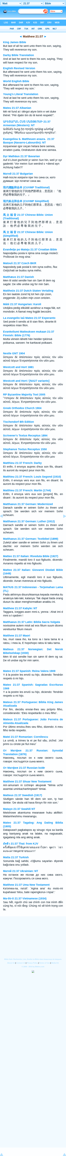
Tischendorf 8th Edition (18, 421)
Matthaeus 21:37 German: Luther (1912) (29, 521)
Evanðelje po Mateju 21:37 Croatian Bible (30, 249)
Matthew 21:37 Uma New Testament (26, 884)
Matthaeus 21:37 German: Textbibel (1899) (30, 538)
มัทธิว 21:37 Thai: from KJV (20, 843)
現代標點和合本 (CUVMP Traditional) (26, 187)
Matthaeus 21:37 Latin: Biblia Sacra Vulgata (31, 622)
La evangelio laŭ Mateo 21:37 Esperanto (29, 317)
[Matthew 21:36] (4, 523)
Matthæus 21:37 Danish (18, 276)
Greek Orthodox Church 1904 (22, 408)
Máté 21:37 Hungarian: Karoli (22, 304)
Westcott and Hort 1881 (18, 367)
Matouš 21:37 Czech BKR (19, 263)
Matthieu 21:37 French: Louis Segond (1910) (32, 476)
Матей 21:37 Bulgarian (18, 173)
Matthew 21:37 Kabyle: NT (20, 608)
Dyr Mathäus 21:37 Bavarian (21, 156)
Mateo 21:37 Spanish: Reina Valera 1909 (29, 671)
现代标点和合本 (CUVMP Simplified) (26, 201)
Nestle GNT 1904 (14, 353)
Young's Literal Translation (20, 94)
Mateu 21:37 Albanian (17, 107)
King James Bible (14, 42)
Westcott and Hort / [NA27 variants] (26, 380)
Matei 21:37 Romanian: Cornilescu (25, 736)
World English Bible (16, 81)
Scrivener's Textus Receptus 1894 (25, 435)
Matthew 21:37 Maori (16, 635)
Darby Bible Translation (18, 55)
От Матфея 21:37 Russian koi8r (24, 767)
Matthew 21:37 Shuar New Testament (27, 781)
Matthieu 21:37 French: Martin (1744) (27, 490)
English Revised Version (19, 68)
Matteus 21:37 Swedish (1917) (22, 795)
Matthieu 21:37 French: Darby (22, 462)
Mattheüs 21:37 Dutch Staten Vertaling (28, 290)
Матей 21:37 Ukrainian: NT (20, 871)
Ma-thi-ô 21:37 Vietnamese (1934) (25, 898)
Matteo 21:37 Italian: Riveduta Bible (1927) (30, 556)
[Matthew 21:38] (62, 523)
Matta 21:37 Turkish (16, 857)
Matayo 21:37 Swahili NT (19, 808)
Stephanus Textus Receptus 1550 (25, 449)
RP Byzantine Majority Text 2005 (24, 394)
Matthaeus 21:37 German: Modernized (28, 504)
